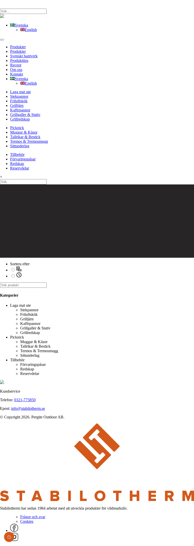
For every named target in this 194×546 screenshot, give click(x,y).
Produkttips (19, 60)
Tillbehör (17, 154)
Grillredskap (20, 119)
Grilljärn (16, 105)
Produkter (18, 47)
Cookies (26, 521)
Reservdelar (19, 168)
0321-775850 (25, 400)
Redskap (17, 163)
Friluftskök (19, 101)
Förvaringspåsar (23, 159)
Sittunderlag (19, 146)
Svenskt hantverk (24, 56)
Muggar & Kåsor (23, 132)
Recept (15, 65)
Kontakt (16, 74)
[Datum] (18, 276)
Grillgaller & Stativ (25, 114)
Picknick (17, 128)
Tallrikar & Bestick (25, 137)
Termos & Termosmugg (29, 141)
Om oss (16, 69)
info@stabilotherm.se (28, 408)
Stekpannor (19, 96)
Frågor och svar (32, 517)
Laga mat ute (20, 92)
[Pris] (18, 270)
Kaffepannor (20, 110)
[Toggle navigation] (2, 39)
